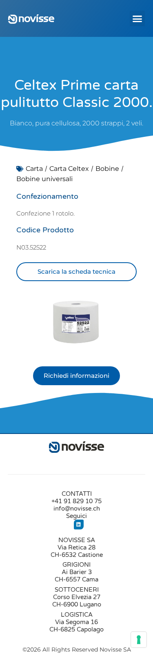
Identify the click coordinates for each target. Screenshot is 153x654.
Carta (34, 169)
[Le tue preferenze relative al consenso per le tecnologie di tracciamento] (138, 639)
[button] (137, 18)
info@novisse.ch (76, 508)
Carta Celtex (69, 169)
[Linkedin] (79, 524)
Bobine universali (44, 179)
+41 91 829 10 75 (76, 501)
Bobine (107, 169)
